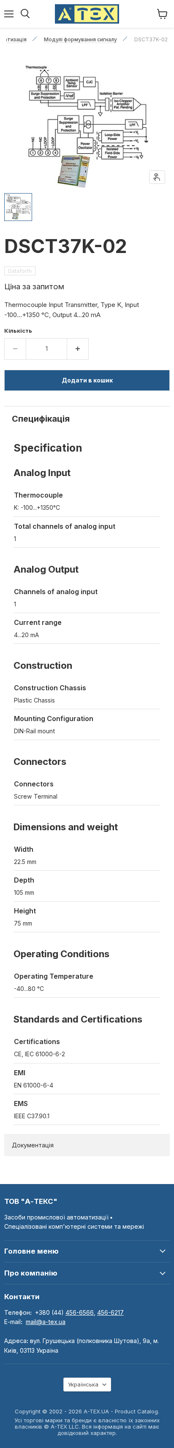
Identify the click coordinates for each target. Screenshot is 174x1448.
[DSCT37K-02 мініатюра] (18, 207)
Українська (83, 1384)
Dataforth (20, 271)
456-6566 (79, 1312)
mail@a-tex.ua (45, 1321)
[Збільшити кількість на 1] (78, 348)
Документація (33, 1145)
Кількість (18, 331)
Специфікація (41, 419)
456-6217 (110, 1312)
